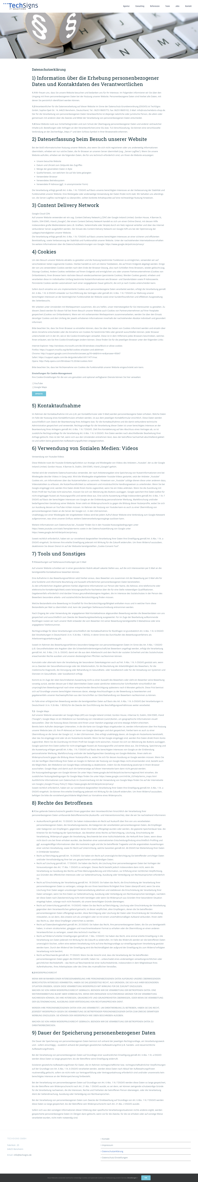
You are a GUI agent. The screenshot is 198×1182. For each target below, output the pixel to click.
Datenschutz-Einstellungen (115, 1157)
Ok (146, 1178)
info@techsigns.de (23, 1155)
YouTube (38, 383)
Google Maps (40, 387)
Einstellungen (132, 1178)
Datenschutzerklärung (112, 1151)
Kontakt (105, 1138)
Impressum (107, 1145)
